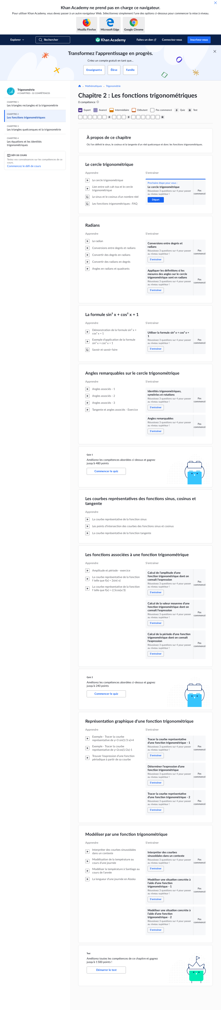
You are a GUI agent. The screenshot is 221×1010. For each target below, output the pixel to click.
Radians (92, 225)
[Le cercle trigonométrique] (80, 117)
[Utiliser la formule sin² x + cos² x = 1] (95, 117)
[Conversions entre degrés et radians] (85, 117)
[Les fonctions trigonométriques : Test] (162, 117)
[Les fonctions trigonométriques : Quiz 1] (109, 117)
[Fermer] (215, 3)
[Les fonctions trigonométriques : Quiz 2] (129, 117)
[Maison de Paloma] (79, 86)
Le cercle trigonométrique (109, 165)
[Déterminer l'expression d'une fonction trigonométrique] (138, 117)
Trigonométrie (113, 86)
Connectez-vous (172, 39)
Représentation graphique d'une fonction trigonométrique (139, 721)
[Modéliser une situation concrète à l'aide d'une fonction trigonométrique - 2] (158, 117)
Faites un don (145, 39)
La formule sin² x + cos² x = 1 (112, 315)
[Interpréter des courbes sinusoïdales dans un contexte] (148, 117)
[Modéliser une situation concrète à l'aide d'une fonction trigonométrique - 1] (153, 117)
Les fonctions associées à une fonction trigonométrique (137, 555)
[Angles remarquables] (104, 117)
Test (89, 953)
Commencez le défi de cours (24, 166)
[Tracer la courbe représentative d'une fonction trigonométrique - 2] (143, 117)
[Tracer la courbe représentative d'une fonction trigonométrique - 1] (133, 117)
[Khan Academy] (110, 40)
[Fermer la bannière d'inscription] (214, 51)
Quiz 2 (90, 677)
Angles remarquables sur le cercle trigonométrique (132, 373)
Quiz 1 (90, 455)
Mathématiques (93, 86)
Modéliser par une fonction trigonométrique (126, 834)
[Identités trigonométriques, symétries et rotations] (100, 117)
